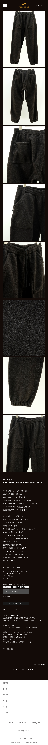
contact (6, 713)
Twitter (10, 722)
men (5, 689)
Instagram (36, 722)
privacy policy (24, 731)
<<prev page (15, 669)
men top (24, 669)
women (6, 695)
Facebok (22, 722)
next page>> (32, 669)
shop (5, 707)
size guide (6, 596)
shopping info (38, 5)
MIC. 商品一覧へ (8, 649)
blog (5, 701)
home (5, 683)
